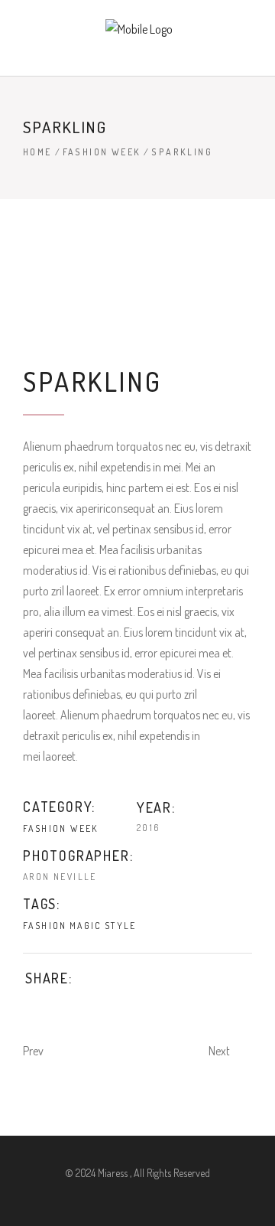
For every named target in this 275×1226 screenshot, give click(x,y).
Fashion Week (102, 152)
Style (121, 925)
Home (37, 152)
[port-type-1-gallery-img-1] (137, 240)
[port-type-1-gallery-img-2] (137, 283)
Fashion (45, 925)
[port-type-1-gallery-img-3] (137, 327)
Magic (86, 925)
